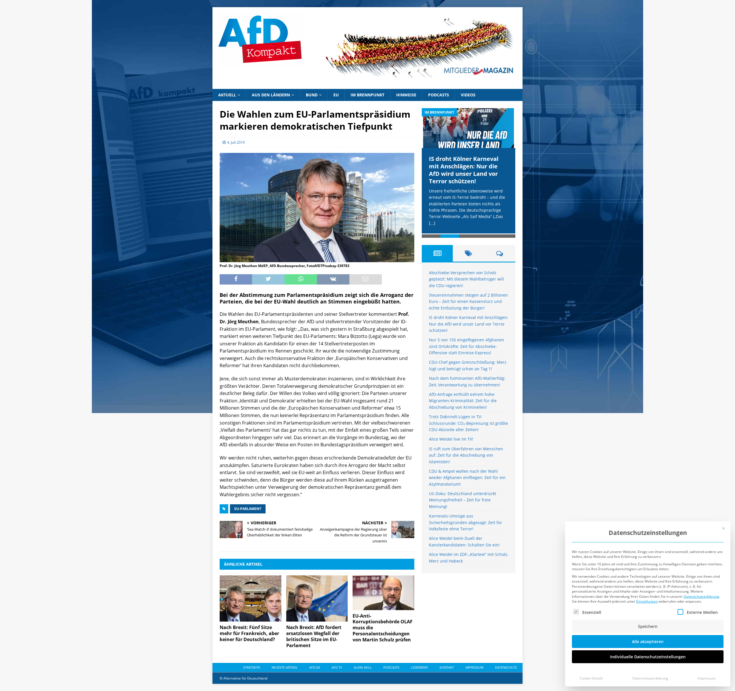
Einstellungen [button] (647, 601)
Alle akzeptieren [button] (648, 641)
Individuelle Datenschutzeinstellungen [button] (648, 656)
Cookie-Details (591, 678)
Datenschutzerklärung (701, 596)
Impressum (707, 678)
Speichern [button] (647, 626)
